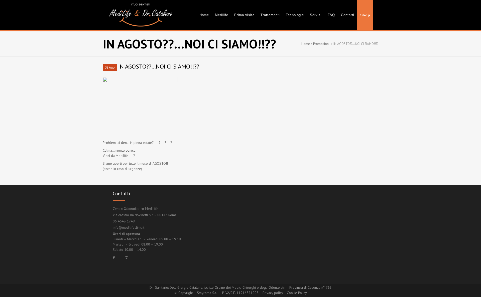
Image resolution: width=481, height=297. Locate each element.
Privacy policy (273, 292)
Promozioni (321, 44)
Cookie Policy (297, 292)
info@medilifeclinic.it (128, 227)
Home (305, 44)
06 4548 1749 (124, 221)
